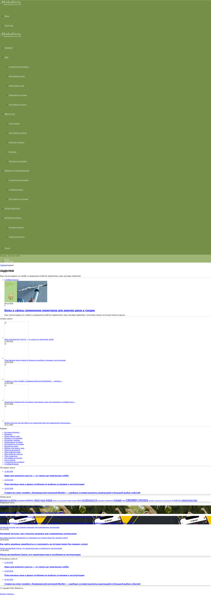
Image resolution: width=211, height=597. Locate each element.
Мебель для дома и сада (14, 448)
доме (54, 500)
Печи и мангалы (12, 209)
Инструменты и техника (18, 199)
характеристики (189, 500)
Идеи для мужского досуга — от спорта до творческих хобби (29, 339)
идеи (57, 500)
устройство (176, 500)
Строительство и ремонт (19, 67)
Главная (3, 265)
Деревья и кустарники (18, 161)
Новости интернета (17, 237)
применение (109, 500)
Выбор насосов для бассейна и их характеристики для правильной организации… (38, 423)
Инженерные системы (18, 95)
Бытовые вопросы (16, 227)
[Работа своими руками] (11, 5)
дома (49, 500)
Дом (6, 57)
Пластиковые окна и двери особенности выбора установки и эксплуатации (35, 360)
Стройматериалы (16, 190)
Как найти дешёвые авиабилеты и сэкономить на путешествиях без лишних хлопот (44, 544)
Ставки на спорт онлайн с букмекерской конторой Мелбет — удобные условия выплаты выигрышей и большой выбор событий (68, 523)
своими (131, 500)
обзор (79, 500)
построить (101, 500)
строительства (159, 500)
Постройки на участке (17, 105)
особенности (89, 500)
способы (151, 500)
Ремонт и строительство (16, 171)
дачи (42, 500)
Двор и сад (9, 114)
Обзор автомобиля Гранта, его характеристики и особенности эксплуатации (40, 554)
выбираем (21, 500)
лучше (74, 500)
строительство (167, 500)
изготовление (63, 500)
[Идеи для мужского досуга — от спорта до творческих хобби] (16, 337)
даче (37, 500)
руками (118, 500)
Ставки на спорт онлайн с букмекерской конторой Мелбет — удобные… (33, 381)
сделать (142, 500)
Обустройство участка (18, 133)
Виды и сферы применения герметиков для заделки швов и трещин (49, 310)
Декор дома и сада (16, 86)
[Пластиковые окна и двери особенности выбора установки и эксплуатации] (16, 358)
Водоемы (12, 152)
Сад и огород (14, 123)
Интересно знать (13, 218)
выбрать (29, 500)
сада (124, 500)
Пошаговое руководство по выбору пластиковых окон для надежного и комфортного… (40, 402)
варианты (5, 500)
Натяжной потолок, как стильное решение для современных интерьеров (38, 534)
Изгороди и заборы (16, 142)
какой (69, 500)
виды (14, 500)
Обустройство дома (17, 76)
